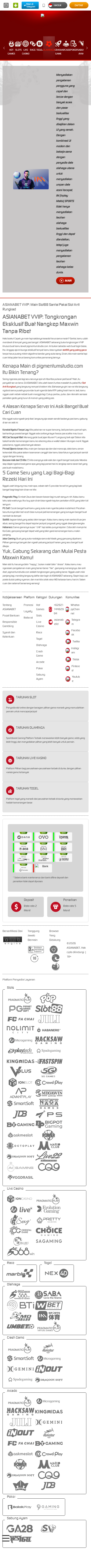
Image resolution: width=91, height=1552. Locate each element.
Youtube (76, 679)
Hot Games (11, 51)
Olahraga (49, 49)
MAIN (68, 280)
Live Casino (25, 51)
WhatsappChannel (75, 609)
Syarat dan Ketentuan (9, 634)
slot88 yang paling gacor (75, 349)
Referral (28, 617)
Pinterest (76, 668)
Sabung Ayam (81, 51)
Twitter (76, 641)
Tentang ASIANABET (9, 607)
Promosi (28, 605)
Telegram (76, 622)
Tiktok (76, 659)
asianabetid (58, 622)
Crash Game (58, 51)
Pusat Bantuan (11, 615)
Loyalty (28, 611)
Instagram (75, 650)
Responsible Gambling (10, 624)
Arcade (66, 49)
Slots (18, 49)
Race (33, 49)
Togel (39, 49)
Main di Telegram (30, 5)
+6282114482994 (59, 609)
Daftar (79, 5)
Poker (73, 49)
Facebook (75, 632)
